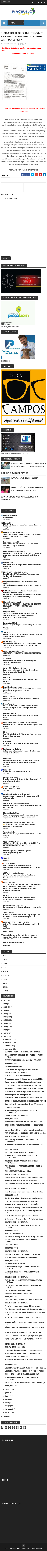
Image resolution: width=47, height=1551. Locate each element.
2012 (5, 1033)
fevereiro (8, 1409)
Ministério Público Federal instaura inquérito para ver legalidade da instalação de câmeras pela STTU (21, 915)
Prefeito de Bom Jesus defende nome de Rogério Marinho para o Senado (22, 806)
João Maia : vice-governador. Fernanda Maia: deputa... (24, 1192)
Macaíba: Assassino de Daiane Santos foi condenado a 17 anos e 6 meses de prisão (22, 780)
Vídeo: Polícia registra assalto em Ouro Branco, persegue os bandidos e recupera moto (19, 876)
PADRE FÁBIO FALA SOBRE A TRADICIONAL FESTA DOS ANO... (23, 1340)
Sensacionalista (9, 832)
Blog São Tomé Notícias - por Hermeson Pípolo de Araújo (21, 582)
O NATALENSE (7, 741)
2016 (5, 1020)
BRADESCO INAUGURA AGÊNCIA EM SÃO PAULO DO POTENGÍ (25, 1101)
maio (7, 1399)
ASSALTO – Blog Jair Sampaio (13, 873)
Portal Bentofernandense (12, 687)
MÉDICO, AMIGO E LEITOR (11, 788)
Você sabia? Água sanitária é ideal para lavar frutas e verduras (21, 680)
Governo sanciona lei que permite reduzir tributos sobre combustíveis (22, 565)
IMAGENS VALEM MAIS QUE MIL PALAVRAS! (14, 473)
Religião (5, 983)
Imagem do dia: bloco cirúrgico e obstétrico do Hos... (24, 1130)
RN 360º (6, 732)
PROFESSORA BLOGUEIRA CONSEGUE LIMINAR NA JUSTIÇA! (25, 1382)
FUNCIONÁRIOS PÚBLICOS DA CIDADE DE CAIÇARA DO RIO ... (24, 1184)
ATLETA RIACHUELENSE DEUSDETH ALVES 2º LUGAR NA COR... (23, 1360)
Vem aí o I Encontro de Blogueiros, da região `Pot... (23, 1353)
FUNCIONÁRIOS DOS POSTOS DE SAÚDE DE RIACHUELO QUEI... (23, 1167)
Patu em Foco (8, 562)
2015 (5, 1023)
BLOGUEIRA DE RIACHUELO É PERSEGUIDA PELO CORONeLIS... (21, 1378)
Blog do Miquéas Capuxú (12, 602)
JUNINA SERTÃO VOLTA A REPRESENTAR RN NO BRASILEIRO (22, 653)
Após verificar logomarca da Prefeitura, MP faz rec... (24, 1104)
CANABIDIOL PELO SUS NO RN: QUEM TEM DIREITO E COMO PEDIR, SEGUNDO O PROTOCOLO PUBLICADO (22, 605)
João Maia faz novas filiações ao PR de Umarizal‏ (22, 1215)
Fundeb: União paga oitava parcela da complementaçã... (25, 1309)
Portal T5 (6, 677)
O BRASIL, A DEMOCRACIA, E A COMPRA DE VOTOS (22, 1254)
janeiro (7, 1412)
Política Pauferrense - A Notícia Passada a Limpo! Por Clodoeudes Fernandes (21, 591)
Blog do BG (7, 523)
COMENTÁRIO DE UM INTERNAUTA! (16, 1115)
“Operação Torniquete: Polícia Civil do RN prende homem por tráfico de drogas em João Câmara (22, 690)
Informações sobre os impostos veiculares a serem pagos (20, 716)
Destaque (5, 971)
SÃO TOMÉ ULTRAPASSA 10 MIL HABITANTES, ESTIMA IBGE (22, 585)
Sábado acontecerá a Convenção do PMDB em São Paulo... (22, 1240)
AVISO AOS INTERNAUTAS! (14, 1233)
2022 (5, 1000)
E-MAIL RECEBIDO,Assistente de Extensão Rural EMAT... (24, 1299)
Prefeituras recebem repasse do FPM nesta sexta (22, 1306)
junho (7, 1396)
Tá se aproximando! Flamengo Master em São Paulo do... (25, 1091)
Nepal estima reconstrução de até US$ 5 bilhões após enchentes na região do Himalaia (21, 545)
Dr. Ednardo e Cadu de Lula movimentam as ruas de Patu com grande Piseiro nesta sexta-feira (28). (22, 595)
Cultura (5, 968)
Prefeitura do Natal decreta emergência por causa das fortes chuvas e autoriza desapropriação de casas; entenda (21, 762)
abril (7, 1402)
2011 (4, 1036)
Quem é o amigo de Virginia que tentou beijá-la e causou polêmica (22, 626)
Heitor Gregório (9, 704)
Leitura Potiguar (9, 882)
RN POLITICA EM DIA (10, 642)
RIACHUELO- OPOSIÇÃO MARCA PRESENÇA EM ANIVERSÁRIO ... (21, 1156)
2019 (5, 1010)
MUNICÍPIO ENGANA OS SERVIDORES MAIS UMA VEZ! (22, 1052)
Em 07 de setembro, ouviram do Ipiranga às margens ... (24, 1335)
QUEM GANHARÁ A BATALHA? (15, 1263)
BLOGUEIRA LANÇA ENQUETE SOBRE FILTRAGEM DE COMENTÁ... (22, 1267)
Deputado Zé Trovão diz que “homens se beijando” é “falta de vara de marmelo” (20, 661)
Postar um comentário (10, 198)
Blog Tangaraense (9, 713)
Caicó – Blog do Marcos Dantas (14, 668)
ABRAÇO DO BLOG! (11, 1118)
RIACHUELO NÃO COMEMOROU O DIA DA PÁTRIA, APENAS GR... (24, 1323)
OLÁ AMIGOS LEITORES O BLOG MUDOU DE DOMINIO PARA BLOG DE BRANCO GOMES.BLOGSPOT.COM (21, 844)
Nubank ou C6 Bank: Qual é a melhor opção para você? (21, 698)
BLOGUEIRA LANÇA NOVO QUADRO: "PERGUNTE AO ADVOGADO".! (22, 1111)
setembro (8, 1049)
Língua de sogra (8, 517)
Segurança (5, 991)
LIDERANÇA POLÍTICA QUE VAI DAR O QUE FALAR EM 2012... (25, 1368)
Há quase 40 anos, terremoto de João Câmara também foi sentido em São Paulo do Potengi (22, 635)
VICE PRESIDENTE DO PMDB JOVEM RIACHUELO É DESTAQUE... (21, 1162)
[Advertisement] (23, 226)
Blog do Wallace (9, 611)
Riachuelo (5, 987)
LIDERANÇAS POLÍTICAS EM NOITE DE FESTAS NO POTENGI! (25, 1371)
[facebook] (32, 2)
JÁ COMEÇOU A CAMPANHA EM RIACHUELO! (24, 478)
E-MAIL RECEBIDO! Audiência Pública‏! (18, 1171)
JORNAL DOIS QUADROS (11, 786)
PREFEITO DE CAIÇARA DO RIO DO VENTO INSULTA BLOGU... (25, 1133)
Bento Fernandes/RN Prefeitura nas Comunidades (23, 1082)
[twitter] (41, 2)
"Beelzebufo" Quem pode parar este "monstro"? (22, 1069)
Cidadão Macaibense (10, 777)
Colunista (5, 964)
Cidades (5, 960)
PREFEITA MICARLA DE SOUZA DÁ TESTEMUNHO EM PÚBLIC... (22, 1226)
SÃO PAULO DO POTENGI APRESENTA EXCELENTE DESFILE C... (24, 1328)
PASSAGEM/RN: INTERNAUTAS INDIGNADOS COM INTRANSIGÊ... (21, 1140)
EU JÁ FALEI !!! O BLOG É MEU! (15, 1347)
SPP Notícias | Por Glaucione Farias (16, 803)
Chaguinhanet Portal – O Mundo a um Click (18, 822)
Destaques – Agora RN (11, 542)
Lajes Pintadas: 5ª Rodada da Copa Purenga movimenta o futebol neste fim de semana (22, 575)
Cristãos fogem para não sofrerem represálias (21, 1257)
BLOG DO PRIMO (9, 696)
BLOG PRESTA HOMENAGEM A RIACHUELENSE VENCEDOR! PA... (24, 1145)
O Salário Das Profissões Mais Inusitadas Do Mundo (20, 743)
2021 (5, 1003)
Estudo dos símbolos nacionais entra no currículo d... (24, 1350)
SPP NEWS (6, 632)
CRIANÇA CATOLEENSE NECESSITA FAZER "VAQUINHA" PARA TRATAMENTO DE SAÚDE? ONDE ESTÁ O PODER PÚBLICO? (22, 644)
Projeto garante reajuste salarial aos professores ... (24, 1085)
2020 (5, 1007)
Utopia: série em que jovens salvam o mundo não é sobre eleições (22, 835)
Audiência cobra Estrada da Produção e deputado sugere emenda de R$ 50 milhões (22, 752)
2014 (5, 1026)
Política (5, 979)
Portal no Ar (7, 945)
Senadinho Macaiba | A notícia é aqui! (16, 794)
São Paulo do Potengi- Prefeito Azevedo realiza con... (24, 1207)
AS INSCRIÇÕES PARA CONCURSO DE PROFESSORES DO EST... (24, 1126)
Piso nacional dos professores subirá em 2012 (21, 1201)
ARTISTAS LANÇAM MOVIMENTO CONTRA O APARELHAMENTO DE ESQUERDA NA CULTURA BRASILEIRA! (22, 866)
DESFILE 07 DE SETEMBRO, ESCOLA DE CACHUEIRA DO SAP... (23, 1318)
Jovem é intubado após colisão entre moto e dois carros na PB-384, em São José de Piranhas (22, 535)
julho (7, 1392)
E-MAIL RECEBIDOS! (11, 1149)
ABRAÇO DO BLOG (11, 1063)
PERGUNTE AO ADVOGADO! (14, 1107)
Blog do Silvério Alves (11, 813)
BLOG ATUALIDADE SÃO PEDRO (13, 651)
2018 (5, 1013)
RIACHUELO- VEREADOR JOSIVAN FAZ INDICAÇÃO (21, 1204)
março (7, 1405)
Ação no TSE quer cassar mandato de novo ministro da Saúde (21, 925)
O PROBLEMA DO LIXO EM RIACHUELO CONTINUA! (22, 1374)
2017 (5, 1017)
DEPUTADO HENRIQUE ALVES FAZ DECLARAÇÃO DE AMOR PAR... (24, 1211)
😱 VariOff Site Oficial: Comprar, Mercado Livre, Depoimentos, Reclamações (19, 825)
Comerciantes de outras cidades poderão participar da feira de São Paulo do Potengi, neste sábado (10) (21, 816)
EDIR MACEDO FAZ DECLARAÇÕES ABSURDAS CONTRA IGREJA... (23, 1281)
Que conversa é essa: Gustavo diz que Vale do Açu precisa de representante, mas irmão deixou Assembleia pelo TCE (22, 555)
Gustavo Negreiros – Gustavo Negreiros (17, 850)
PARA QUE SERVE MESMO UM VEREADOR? (19, 1293)
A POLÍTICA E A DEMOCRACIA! (15, 1344)
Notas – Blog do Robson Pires (14, 551)
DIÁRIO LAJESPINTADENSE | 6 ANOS (15, 572)
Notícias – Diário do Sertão (13, 532)
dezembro (8, 1039)
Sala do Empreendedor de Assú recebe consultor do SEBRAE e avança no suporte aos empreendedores (20, 707)
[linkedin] (38, 2)
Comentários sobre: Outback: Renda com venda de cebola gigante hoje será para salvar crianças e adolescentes (21, 937)
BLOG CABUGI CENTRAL (11, 841)
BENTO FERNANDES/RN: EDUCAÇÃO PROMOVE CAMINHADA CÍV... (25, 1313)
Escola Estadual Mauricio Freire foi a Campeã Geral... (24, 1332)
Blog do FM (7, 758)
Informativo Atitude (10, 623)
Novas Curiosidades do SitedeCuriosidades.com (20, 722)
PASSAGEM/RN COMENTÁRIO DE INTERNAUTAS (21, 1152)
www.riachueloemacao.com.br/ (14, 942)
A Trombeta (7, 658)
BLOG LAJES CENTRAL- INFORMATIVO (16, 922)
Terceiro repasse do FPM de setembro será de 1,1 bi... (24, 1079)
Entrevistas (6, 975)
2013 (5, 1030)
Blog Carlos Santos (10, 515)
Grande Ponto (8, 931)
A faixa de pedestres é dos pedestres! (18, 1094)
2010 (5, 1416)
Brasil (4, 956)
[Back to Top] (23, 1545)
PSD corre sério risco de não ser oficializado (21, 1180)
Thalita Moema (8, 912)
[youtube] (45, 2)
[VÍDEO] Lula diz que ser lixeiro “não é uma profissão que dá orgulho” (22, 526)
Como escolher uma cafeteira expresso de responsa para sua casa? (22, 725)
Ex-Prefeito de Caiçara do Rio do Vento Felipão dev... (24, 1219)
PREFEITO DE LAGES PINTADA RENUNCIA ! (19, 1290)
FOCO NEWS (7, 770)
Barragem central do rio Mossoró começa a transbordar (22, 907)
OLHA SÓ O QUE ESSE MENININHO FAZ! (18, 1075)
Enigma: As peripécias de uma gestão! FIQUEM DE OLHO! (24, 1177)
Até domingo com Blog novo (12, 852)
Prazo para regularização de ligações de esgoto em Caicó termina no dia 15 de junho (20, 671)
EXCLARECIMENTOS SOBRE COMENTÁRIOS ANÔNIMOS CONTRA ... (23, 1273)
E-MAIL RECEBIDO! (11, 1244)
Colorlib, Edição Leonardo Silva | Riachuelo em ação (26, 1548)
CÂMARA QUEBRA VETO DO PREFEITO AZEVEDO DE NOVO (24, 1121)
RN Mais (6, 895)
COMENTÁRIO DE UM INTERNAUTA (16, 1072)
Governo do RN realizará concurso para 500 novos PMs (24, 1088)
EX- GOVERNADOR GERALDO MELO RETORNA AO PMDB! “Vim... (24, 1056)
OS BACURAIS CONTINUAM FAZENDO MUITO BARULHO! (23, 1097)
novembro (8, 1042)
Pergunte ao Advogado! (13, 1066)
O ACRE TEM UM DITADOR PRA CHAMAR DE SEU (18, 771)
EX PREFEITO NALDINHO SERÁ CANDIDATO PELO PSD (23, 1060)
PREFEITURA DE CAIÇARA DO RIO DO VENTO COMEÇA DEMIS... (23, 1286)
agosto (7, 1389)
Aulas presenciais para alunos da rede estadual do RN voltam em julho (21, 797)
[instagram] (35, 2)
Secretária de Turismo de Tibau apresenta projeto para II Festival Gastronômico (22, 735)
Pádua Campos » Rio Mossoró (14, 905)
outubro (8, 1045)
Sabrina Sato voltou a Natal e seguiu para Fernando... (24, 1198)
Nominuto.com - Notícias (12, 749)
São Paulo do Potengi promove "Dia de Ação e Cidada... (24, 1236)
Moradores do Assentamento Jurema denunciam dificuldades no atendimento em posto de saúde (19, 898)
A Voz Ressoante (9, 863)
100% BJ (6, 858)
